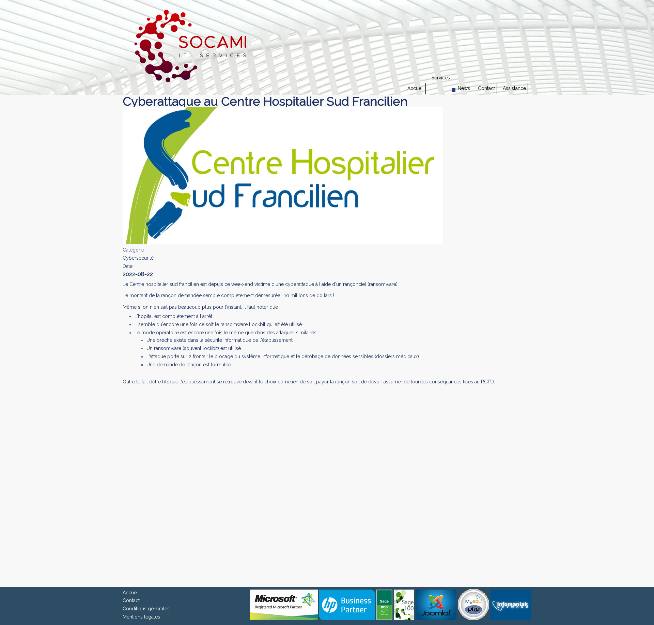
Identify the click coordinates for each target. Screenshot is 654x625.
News (464, 88)
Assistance (514, 88)
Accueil (415, 88)
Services (441, 77)
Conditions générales (146, 608)
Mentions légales (141, 617)
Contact (486, 88)
